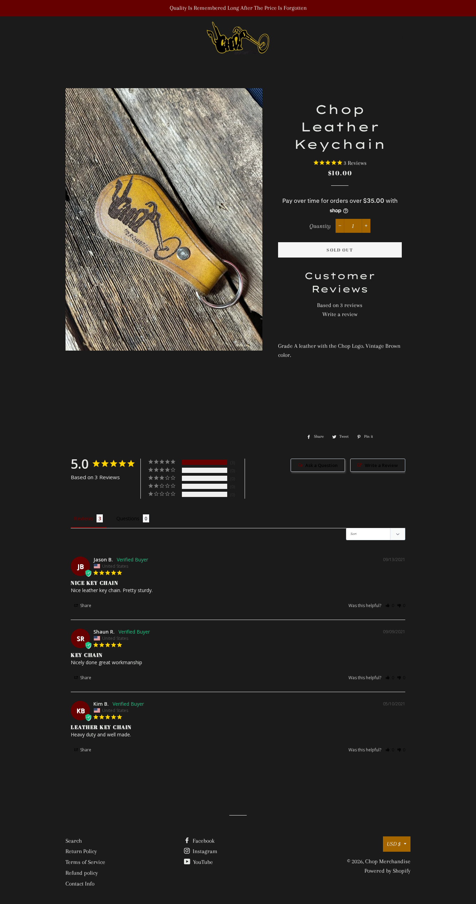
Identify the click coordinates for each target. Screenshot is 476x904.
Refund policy (82, 872)
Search (74, 840)
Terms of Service (85, 862)
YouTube (202, 862)
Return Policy (81, 851)
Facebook (203, 840)
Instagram (204, 851)
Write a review (340, 314)
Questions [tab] (127, 518)
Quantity (320, 226)
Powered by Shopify (387, 870)
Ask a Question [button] (321, 465)
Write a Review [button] (381, 465)
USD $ (393, 844)
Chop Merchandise (387, 861)
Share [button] (85, 605)
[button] (390, 605)
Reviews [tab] (83, 518)
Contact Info (80, 883)
